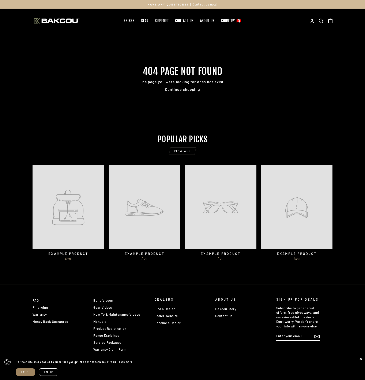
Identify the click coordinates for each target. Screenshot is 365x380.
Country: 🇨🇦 (231, 20)
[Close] (361, 359)
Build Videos (103, 300)
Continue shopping (182, 89)
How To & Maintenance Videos (116, 314)
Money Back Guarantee (50, 321)
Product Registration (109, 328)
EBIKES (129, 20)
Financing (40, 307)
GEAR (144, 20)
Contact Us (184, 20)
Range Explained (106, 335)
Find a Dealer (164, 309)
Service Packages (107, 342)
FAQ (36, 300)
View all (182, 150)
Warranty (40, 314)
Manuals (99, 321)
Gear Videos (102, 307)
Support (162, 20)
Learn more (125, 362)
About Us (207, 20)
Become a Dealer (167, 323)
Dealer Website (166, 316)
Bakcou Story (225, 309)
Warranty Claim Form (110, 349)
